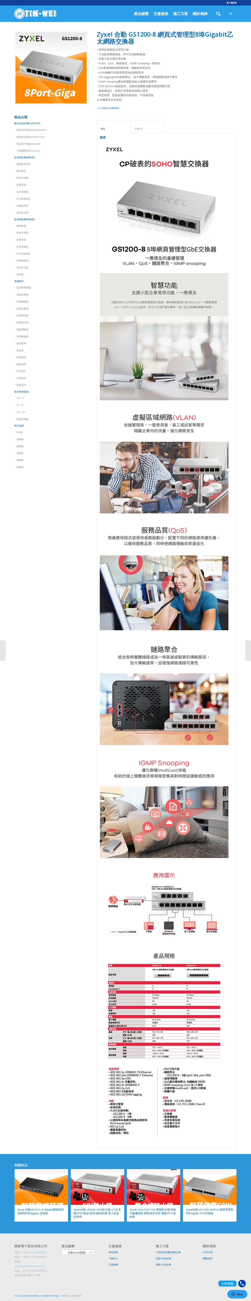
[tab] (114, 126)
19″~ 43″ (21, 412)
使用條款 (65, 1295)
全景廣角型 (22, 191)
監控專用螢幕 (21, 391)
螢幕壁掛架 (22, 419)
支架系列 (21, 378)
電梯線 (20, 460)
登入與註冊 (232, 2)
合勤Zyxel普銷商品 (110, 108)
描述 (114, 128)
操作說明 (113, 1252)
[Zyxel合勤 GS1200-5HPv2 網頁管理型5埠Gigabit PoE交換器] (3, 650)
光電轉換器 (22, 336)
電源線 (20, 453)
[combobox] (78, 1252)
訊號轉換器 (22, 301)
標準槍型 (21, 226)
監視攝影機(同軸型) (24, 219)
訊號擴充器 (22, 315)
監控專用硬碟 (24, 287)
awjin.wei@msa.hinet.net (29, 1266)
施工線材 (19, 425)
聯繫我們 (207, 1258)
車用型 (20, 274)
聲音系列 (21, 364)
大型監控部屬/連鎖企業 (168, 1252)
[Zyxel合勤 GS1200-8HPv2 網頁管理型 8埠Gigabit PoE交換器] (248, 650)
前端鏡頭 (21, 357)
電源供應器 (22, 294)
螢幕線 (20, 467)
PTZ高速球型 (23, 198)
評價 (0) (148, 128)
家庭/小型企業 (163, 1264)
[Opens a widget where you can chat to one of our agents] (237, 1294)
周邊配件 (19, 281)
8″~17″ (20, 405)
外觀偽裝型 (22, 205)
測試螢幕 (21, 343)
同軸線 (20, 439)
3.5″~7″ (20, 398)
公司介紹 (207, 1252)
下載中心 (113, 1258)
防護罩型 (21, 184)
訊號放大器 (22, 322)
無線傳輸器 (22, 329)
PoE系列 (21, 371)
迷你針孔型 (22, 212)
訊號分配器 (22, 308)
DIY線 (19, 432)
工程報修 (113, 1264)
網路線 (20, 446)
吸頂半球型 (22, 177)
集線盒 (20, 350)
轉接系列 (21, 385)
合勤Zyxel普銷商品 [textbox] (77, 1252)
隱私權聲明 (76, 1295)
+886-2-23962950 (34, 1252)
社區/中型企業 (163, 1258)
